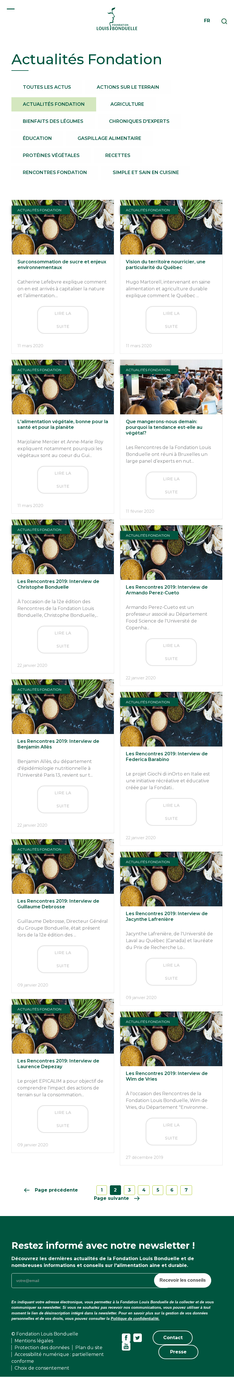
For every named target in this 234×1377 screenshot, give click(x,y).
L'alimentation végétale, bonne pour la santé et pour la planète (62, 424)
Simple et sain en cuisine (146, 172)
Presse (178, 1352)
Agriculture (127, 104)
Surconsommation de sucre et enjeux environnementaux (61, 264)
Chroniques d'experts (139, 121)
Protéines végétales (51, 155)
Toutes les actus (47, 87)
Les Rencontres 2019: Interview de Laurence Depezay (58, 1063)
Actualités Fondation (54, 104)
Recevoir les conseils (183, 1280)
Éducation (37, 138)
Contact (173, 1337)
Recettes (117, 155)
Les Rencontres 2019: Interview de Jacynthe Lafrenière (167, 916)
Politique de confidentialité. (135, 1318)
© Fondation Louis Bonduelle (44, 1334)
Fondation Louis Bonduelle (117, 18)
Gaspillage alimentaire (109, 138)
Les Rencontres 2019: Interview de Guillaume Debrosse (58, 903)
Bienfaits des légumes (53, 121)
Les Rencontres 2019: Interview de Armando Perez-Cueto (167, 590)
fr (207, 20)
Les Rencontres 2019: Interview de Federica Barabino (167, 756)
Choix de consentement (42, 1368)
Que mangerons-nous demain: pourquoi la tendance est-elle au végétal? (164, 427)
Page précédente (56, 1190)
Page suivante (111, 1198)
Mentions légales (34, 1340)
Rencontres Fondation (55, 172)
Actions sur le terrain (128, 87)
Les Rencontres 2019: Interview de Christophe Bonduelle (58, 584)
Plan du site (88, 1347)
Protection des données (42, 1347)
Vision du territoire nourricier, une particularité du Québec (165, 264)
